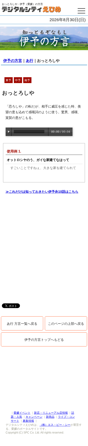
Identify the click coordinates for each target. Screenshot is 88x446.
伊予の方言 (12, 61)
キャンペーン (34, 416)
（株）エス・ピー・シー (54, 424)
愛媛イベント (22, 412)
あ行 (29, 61)
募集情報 (28, 420)
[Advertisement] (44, 252)
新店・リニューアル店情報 (51, 412)
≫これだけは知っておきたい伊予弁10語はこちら (42, 191)
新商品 (50, 416)
